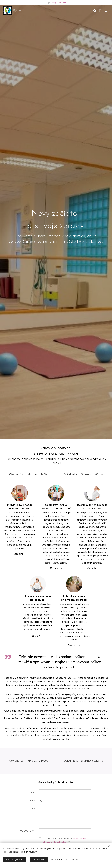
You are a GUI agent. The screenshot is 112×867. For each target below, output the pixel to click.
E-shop (53, 2)
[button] (95, 10)
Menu (106, 10)
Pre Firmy (62, 2)
